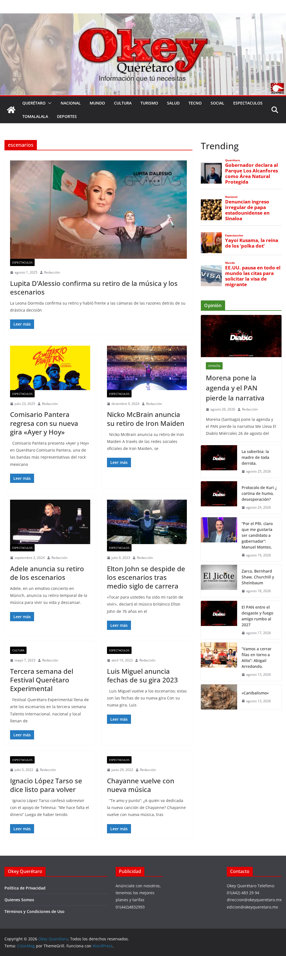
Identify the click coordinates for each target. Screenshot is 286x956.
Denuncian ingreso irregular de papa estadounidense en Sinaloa (247, 210)
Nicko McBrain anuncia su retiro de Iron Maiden (145, 419)
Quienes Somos (19, 899)
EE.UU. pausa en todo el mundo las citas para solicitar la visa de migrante (252, 276)
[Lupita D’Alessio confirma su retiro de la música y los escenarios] (98, 209)
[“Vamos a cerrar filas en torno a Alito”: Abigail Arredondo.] (219, 661)
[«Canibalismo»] (219, 697)
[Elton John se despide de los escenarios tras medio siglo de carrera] (147, 522)
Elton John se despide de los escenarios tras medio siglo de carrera (146, 577)
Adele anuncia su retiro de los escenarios (47, 573)
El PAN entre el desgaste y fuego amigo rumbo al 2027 (257, 615)
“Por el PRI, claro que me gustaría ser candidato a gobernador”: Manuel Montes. (257, 535)
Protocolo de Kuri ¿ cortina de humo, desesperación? (259, 493)
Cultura (123, 103)
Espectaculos (248, 103)
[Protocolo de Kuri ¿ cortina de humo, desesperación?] (219, 497)
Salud (173, 103)
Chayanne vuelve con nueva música (140, 785)
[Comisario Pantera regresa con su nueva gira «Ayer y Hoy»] (50, 368)
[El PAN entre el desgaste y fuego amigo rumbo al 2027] (219, 620)
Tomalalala (35, 116)
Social (217, 103)
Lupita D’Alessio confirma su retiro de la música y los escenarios (94, 287)
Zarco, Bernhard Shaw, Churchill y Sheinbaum (258, 576)
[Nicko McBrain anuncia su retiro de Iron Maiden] (147, 368)
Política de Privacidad (25, 888)
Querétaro (34, 103)
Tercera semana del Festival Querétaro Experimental (41, 679)
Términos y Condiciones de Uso (34, 911)
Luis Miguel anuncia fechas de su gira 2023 (142, 675)
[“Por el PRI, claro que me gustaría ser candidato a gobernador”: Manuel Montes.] (219, 539)
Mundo (97, 103)
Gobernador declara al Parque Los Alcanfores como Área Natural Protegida (251, 173)
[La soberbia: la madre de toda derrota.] (219, 461)
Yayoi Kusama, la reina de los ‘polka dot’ (251, 243)
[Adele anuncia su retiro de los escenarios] (50, 522)
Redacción (52, 272)
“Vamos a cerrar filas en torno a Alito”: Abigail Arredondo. (256, 657)
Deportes (67, 116)
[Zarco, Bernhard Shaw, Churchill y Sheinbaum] (219, 581)
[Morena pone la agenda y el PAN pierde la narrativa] (241, 336)
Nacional (71, 103)
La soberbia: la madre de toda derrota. (255, 457)
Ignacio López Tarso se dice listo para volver (46, 785)
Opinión (214, 366)
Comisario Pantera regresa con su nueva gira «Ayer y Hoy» (44, 423)
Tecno (195, 103)
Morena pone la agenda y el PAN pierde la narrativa (235, 387)
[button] (49, 103)
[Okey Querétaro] (143, 17)
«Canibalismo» (255, 693)
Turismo (149, 103)
